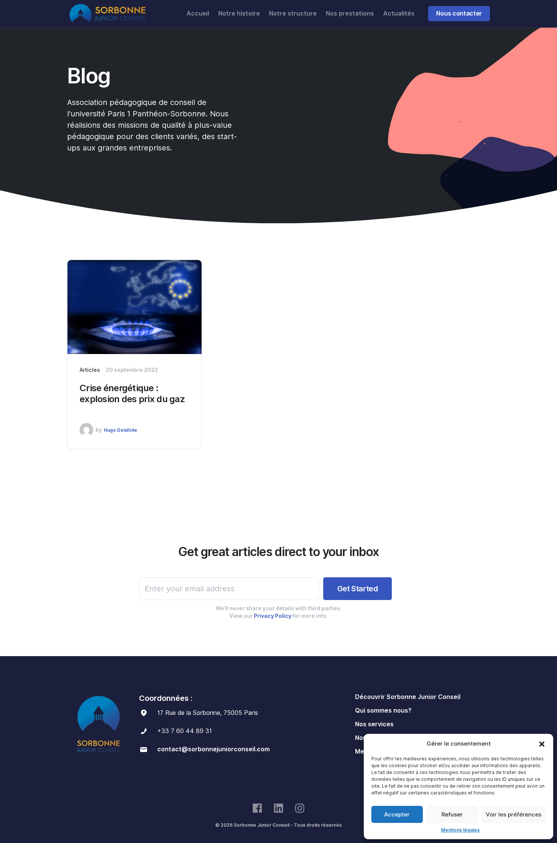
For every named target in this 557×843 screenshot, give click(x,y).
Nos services (374, 724)
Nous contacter (459, 13)
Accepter (397, 814)
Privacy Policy (272, 616)
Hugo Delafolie (120, 430)
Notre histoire (239, 13)
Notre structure (293, 13)
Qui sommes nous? (383, 710)
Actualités (399, 13)
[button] (542, 743)
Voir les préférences (513, 814)
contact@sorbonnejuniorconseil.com (213, 749)
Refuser (452, 814)
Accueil (197, 13)
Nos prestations (350, 13)
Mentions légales (460, 830)
